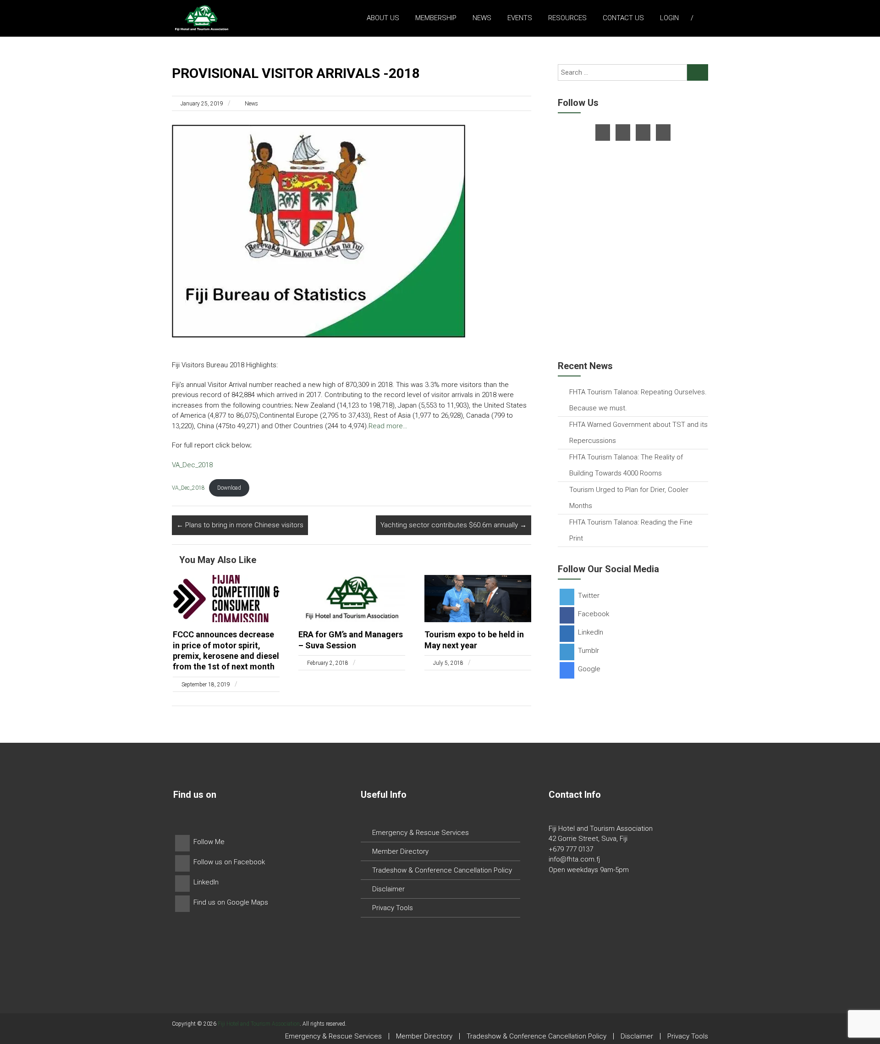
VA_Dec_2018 (192, 465)
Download (229, 488)
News (482, 18)
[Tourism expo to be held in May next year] (477, 598)
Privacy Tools (392, 908)
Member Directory (400, 851)
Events (519, 18)
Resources (567, 18)
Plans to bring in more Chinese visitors (239, 525)
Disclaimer (388, 889)
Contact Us (623, 18)
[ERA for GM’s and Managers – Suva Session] (351, 598)
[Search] (697, 72)
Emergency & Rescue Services (420, 833)
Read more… (387, 426)
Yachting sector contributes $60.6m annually (453, 525)
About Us (383, 18)
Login (669, 18)
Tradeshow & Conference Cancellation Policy (442, 870)
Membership (435, 18)
